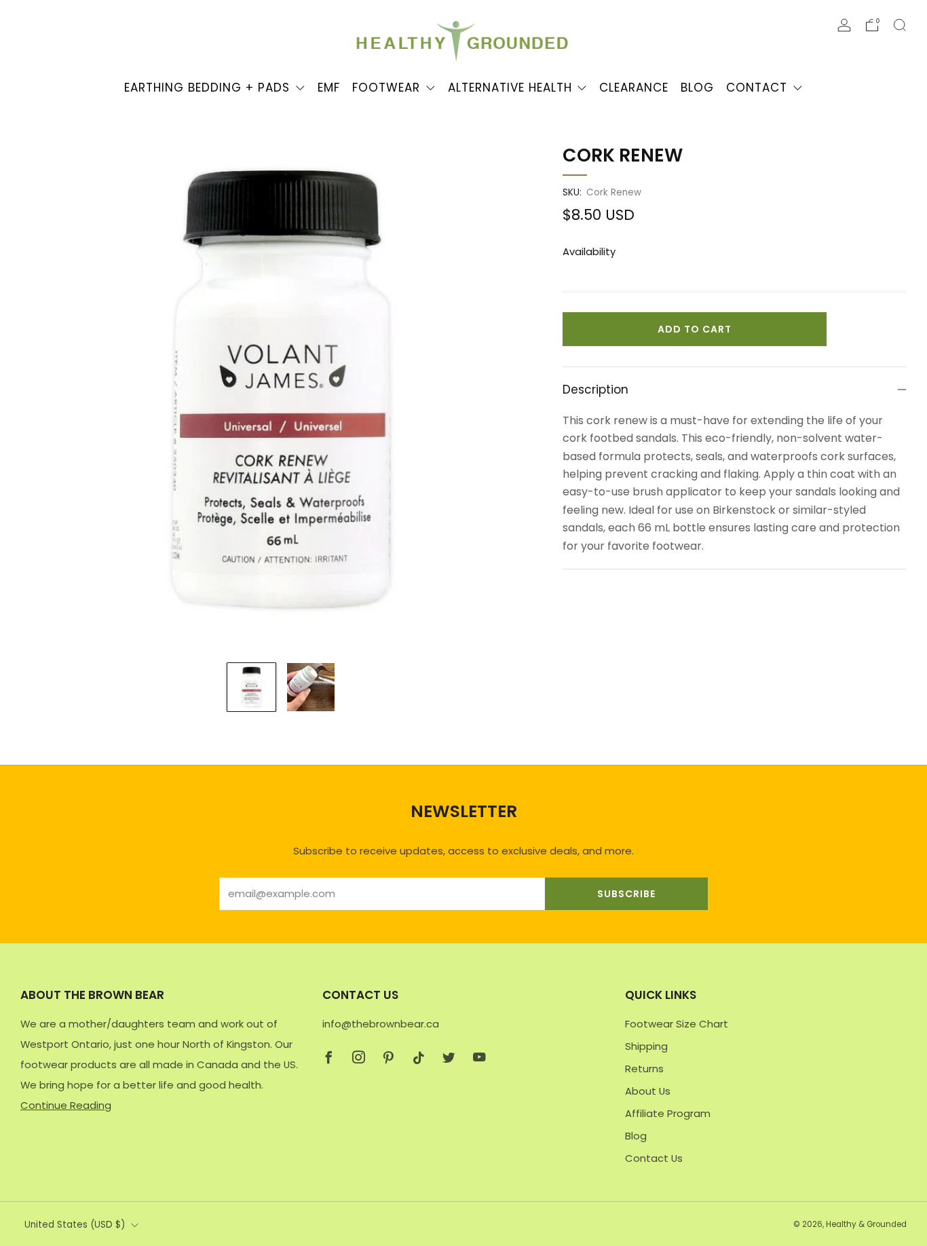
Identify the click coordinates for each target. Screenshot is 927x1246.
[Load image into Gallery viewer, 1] (251, 687)
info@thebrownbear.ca (380, 1024)
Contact (756, 87)
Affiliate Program (668, 1113)
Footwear (386, 87)
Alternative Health (510, 87)
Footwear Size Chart (676, 1024)
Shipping (646, 1046)
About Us (647, 1091)
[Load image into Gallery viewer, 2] (311, 687)
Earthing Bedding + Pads (207, 87)
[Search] (900, 25)
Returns (644, 1068)
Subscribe (626, 894)
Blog (697, 87)
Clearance (633, 87)
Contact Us (654, 1158)
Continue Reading (65, 1105)
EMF (329, 87)
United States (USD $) (74, 1224)
